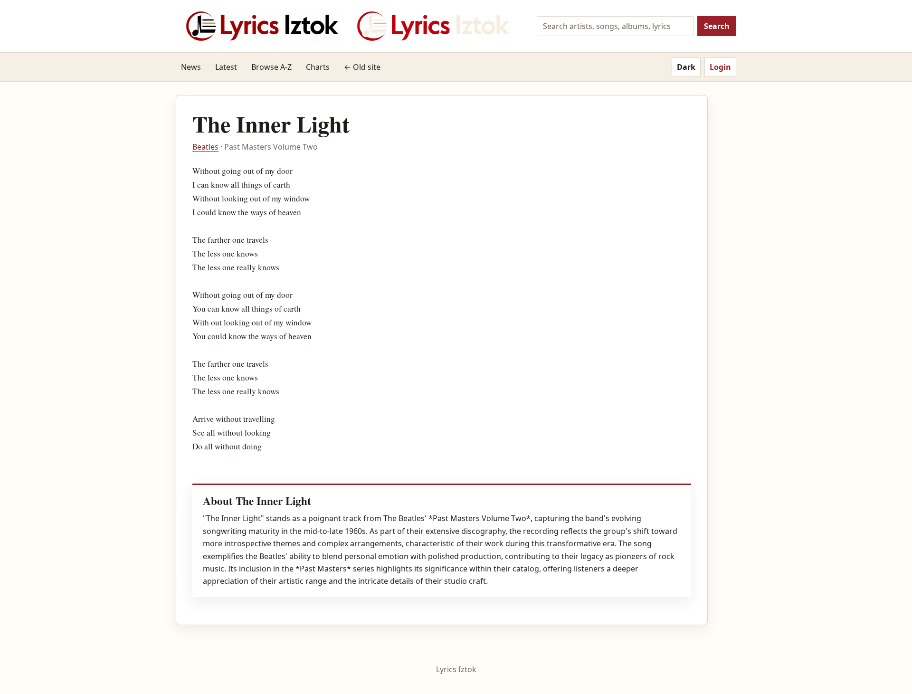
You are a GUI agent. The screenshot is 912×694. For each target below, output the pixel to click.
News (191, 67)
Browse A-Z (271, 67)
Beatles (205, 147)
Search (717, 26)
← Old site (362, 67)
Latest (226, 67)
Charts (318, 67)
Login (720, 67)
